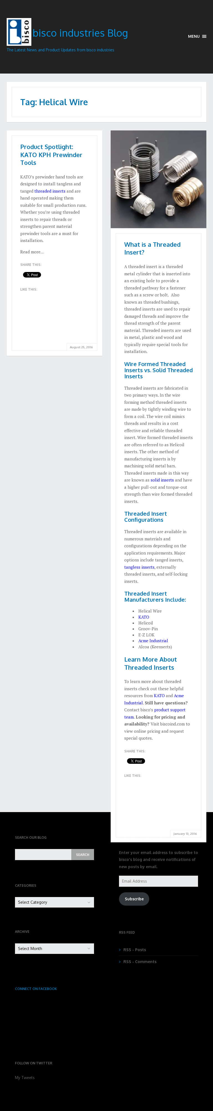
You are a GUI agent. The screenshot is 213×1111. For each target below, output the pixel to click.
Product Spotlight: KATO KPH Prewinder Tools (51, 154)
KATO (143, 617)
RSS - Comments (139, 961)
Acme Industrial (153, 640)
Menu (194, 36)
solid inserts (162, 480)
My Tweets (25, 1077)
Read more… (32, 252)
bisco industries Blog (80, 32)
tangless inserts (139, 567)
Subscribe (134, 898)
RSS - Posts (134, 949)
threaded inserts (49, 191)
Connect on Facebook (36, 989)
